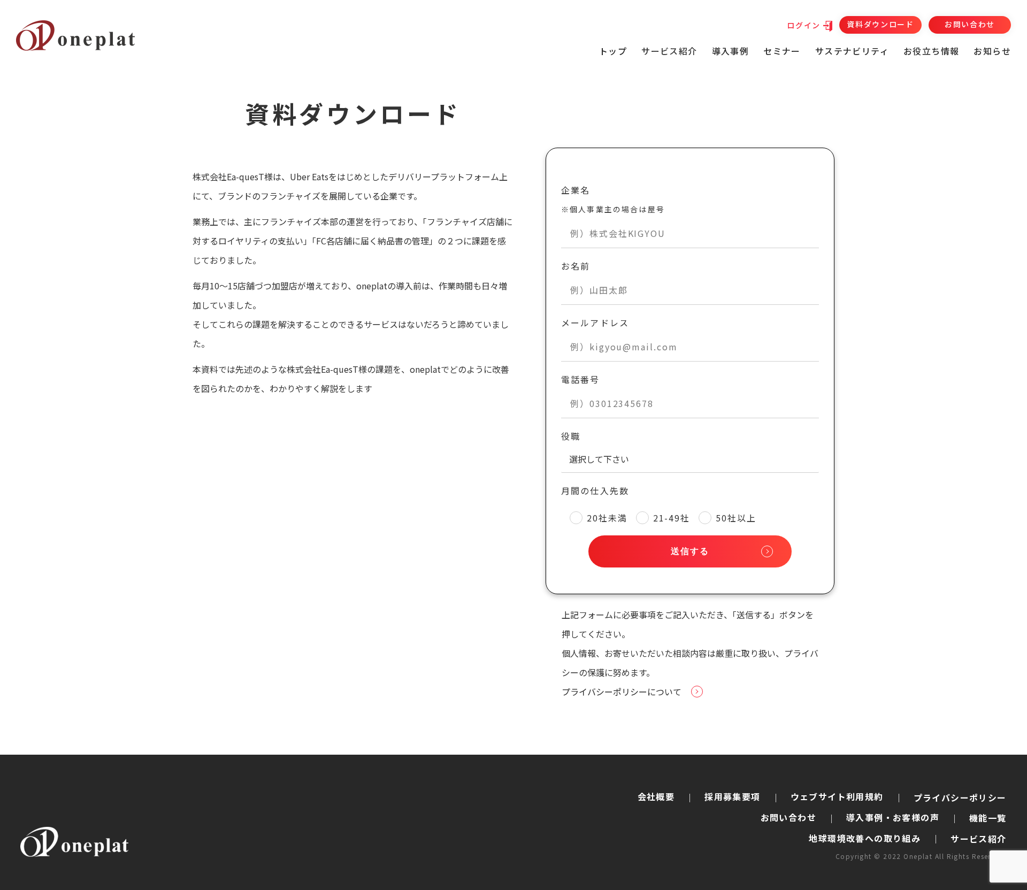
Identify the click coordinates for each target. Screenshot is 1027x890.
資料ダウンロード (880, 24)
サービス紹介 (978, 838)
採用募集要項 (732, 796)
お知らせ (992, 50)
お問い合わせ (970, 24)
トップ (613, 50)
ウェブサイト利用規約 (837, 796)
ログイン (804, 25)
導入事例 (730, 50)
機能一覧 (988, 817)
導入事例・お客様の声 (892, 817)
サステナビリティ (852, 50)
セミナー (782, 50)
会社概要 (656, 796)
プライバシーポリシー (960, 797)
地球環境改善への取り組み (865, 838)
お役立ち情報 (931, 50)
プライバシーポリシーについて (621, 691)
